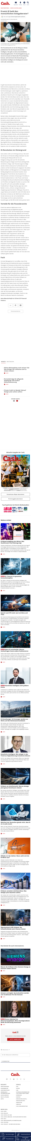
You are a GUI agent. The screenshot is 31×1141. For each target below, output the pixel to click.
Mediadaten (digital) (21, 1098)
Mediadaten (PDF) (20, 1100)
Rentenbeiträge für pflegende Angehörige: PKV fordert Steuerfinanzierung (13, 380)
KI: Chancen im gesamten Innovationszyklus (11, 577)
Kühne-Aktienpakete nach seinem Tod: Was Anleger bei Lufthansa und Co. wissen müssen (16, 369)
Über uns (18, 1104)
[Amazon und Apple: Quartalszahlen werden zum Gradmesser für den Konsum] (15, 983)
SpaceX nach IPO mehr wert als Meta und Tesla (14, 613)
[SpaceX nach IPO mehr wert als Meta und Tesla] (15, 603)
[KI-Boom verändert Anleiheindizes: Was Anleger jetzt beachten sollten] (15, 881)
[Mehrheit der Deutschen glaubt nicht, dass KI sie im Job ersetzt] (15, 812)
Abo (17, 1086)
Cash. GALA (3, 1118)
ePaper (18, 1088)
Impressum (19, 1095)
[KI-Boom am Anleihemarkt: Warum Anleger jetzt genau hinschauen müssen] (15, 776)
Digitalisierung (5, 1095)
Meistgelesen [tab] (10, 361)
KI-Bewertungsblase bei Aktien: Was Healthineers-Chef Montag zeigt (12, 542)
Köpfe (2, 1098)
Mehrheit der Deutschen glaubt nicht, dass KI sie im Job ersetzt (15, 823)
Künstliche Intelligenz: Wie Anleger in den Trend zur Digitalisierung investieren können (15, 755)
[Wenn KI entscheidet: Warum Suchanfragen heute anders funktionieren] (15, 639)
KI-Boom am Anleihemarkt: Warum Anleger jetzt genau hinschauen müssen (15, 787)
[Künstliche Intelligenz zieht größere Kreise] (15, 675)
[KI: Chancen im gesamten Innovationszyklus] (15, 566)
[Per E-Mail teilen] (20, 305)
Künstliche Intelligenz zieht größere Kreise (15, 686)
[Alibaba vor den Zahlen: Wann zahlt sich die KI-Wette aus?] (15, 846)
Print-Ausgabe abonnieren (15, 499)
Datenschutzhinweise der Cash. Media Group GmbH (22, 1092)
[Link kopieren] (10, 305)
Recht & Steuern (5, 1097)
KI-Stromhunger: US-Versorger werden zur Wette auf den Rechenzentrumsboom (14, 720)
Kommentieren (15, 311)
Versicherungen (5, 1086)
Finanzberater (4, 1088)
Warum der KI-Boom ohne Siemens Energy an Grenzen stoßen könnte (15, 967)
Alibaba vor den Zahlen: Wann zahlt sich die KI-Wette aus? (15, 856)
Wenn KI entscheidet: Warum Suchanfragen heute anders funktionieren (14, 650)
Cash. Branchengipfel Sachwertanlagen (11, 1120)
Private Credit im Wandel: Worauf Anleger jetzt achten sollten (15, 391)
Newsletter (19, 1102)
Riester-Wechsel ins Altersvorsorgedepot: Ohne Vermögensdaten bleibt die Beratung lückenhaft (15, 1020)
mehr (7, 373)
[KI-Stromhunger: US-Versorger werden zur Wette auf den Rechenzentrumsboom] (15, 709)
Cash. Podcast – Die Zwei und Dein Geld (10, 1124)
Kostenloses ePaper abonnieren (15, 494)
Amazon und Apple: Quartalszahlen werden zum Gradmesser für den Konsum (15, 993)
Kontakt (18, 1097)
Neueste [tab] (3, 361)
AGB (17, 1090)
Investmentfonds (5, 1090)
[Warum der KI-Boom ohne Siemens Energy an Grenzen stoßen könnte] (15, 957)
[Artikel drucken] (15, 305)
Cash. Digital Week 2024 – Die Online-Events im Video (13, 1116)
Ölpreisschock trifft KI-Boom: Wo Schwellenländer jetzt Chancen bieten (13, 928)
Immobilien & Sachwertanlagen (5, 1092)
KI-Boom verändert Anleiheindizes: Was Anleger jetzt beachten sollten (13, 891)
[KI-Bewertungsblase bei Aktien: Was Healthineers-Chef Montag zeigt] (15, 531)
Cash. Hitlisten (4, 1122)
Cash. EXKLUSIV (4, 1113)
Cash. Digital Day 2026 (6, 1115)
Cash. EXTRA (3, 1111)
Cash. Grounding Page (22, 1106)
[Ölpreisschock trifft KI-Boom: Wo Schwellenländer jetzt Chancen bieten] (15, 917)
